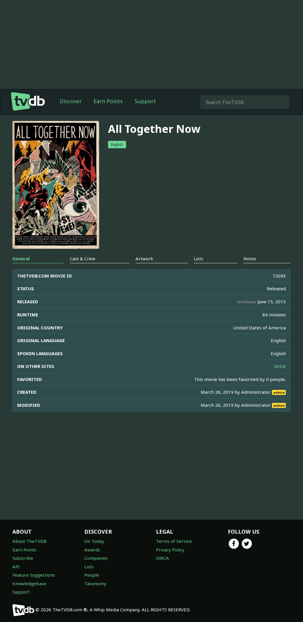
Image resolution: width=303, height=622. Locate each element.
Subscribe (22, 558)
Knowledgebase (29, 583)
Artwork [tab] (144, 258)
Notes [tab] (250, 258)
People (91, 575)
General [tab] (21, 258)
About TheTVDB (29, 541)
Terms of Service (174, 541)
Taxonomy (95, 583)
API (16, 567)
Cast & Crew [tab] (82, 258)
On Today (94, 541)
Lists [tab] (198, 258)
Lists (89, 567)
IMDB (280, 366)
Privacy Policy (170, 550)
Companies (96, 558)
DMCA (162, 558)
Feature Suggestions (33, 575)
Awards (92, 550)
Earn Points (108, 101)
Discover (71, 101)
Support (145, 101)
